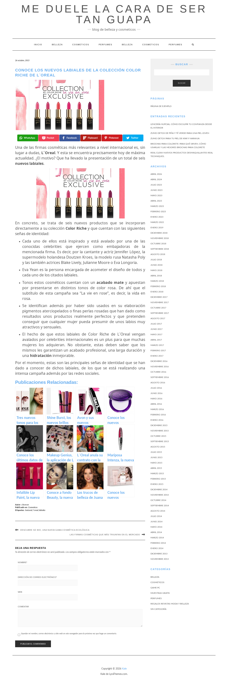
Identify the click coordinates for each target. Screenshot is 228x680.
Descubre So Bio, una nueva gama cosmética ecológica (54, 530)
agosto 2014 (158, 511)
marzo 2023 (157, 206)
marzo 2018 (157, 281)
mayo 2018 (156, 270)
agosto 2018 (158, 254)
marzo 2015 (157, 473)
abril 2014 (156, 532)
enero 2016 (157, 420)
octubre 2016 (158, 372)
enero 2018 (157, 292)
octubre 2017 (158, 308)
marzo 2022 (157, 222)
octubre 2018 (158, 244)
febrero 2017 (158, 350)
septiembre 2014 (160, 505)
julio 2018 (156, 260)
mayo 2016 (156, 399)
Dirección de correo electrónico (37, 577)
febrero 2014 (158, 543)
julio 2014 (156, 516)
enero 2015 (157, 484)
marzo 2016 (157, 409)
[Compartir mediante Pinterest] (112, 138)
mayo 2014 (156, 527)
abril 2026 (156, 174)
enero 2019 (157, 227)
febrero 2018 (158, 286)
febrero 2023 (158, 211)
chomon (25, 505)
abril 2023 (156, 201)
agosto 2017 (158, 318)
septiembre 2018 (160, 249)
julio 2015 (156, 452)
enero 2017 (157, 356)
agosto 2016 (158, 383)
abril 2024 (156, 179)
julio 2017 (156, 324)
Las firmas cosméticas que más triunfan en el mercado (105, 535)
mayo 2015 (156, 463)
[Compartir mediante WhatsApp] (27, 138)
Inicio (38, 44)
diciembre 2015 (159, 425)
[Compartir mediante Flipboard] (90, 138)
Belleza (57, 44)
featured (28, 510)
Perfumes (105, 44)
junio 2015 (156, 457)
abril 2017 (156, 340)
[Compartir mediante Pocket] (48, 138)
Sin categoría (158, 609)
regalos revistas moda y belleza (170, 604)
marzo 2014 (157, 538)
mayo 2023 (156, 195)
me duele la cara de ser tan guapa (114, 14)
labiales (42, 510)
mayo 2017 (156, 334)
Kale (124, 669)
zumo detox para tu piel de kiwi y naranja (175, 138)
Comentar (23, 607)
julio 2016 (156, 388)
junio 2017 (156, 329)
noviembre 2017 (160, 302)
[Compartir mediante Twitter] (133, 138)
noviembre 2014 (160, 495)
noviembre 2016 (160, 366)
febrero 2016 (158, 415)
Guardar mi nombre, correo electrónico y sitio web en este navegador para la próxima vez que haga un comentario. (69, 634)
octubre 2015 (158, 436)
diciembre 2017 (159, 297)
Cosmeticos (80, 44)
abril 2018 (156, 276)
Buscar (181, 83)
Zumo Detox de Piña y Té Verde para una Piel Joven (180, 133)
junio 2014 (156, 522)
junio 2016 (156, 393)
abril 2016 (156, 404)
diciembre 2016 (159, 361)
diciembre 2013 (159, 554)
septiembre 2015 (160, 441)
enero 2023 (157, 217)
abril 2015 (156, 468)
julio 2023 (156, 185)
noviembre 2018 (160, 238)
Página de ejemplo (161, 106)
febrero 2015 (158, 479)
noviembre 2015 (160, 431)
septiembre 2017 (160, 313)
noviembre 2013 (160, 559)
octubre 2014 (158, 500)
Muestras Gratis (160, 593)
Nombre (22, 562)
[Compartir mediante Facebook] (69, 138)
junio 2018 (156, 265)
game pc (155, 588)
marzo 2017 (157, 345)
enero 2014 (157, 548)
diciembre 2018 (159, 233)
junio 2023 (156, 190)
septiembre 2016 (160, 377)
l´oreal (35, 510)
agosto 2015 (158, 447)
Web (20, 592)
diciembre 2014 (159, 489)
